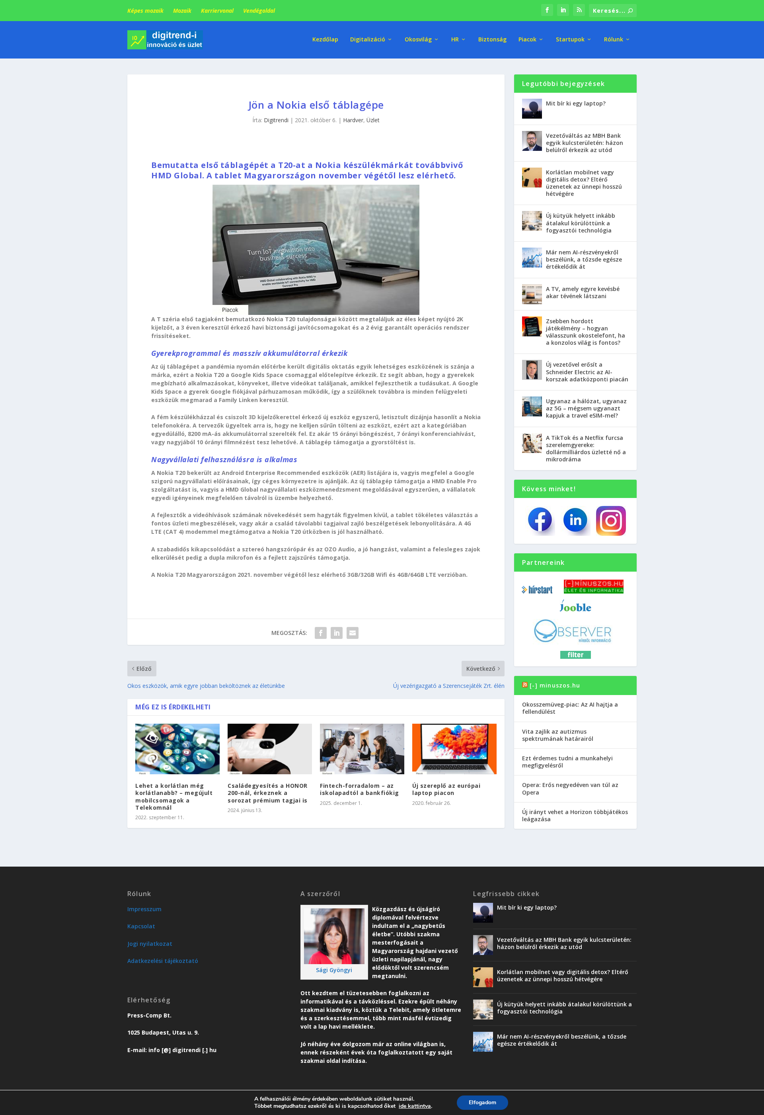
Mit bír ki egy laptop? (576, 103)
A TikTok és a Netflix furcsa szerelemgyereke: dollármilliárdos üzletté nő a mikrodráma (586, 448)
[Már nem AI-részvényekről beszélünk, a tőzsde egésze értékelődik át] (532, 258)
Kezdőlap (325, 39)
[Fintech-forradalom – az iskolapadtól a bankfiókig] (362, 749)
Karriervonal (217, 10)
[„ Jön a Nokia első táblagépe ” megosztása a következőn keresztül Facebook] (321, 633)
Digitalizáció (367, 39)
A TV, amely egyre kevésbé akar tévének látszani (583, 292)
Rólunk (613, 39)
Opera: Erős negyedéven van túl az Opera (570, 788)
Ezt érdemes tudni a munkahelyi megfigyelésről (567, 761)
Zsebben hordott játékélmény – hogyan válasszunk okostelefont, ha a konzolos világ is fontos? (585, 332)
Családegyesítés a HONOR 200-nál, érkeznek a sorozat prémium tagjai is (268, 793)
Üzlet (373, 120)
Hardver (353, 120)
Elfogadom (482, 1102)
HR (455, 39)
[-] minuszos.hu (555, 685)
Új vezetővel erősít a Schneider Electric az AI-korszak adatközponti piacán (587, 372)
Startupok (570, 39)
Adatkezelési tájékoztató (162, 961)
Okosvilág (418, 39)
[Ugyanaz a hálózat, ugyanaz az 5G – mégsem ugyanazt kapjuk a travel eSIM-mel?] (532, 406)
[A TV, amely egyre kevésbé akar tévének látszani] (532, 294)
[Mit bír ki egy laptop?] (532, 109)
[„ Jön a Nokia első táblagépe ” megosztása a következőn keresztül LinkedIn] (337, 633)
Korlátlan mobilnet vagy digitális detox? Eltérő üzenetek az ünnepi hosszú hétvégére (584, 183)
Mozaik (182, 10)
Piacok (527, 39)
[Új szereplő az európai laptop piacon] (454, 749)
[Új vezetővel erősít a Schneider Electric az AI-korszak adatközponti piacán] (532, 370)
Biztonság (492, 39)
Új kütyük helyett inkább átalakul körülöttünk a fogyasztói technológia (580, 223)
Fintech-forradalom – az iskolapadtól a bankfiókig (359, 789)
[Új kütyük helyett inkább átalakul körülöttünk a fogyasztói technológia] (532, 221)
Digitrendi (276, 120)
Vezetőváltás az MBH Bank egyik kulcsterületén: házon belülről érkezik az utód (584, 143)
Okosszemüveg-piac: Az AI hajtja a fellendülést (570, 708)
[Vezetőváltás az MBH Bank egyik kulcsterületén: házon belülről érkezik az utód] (532, 141)
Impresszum (144, 909)
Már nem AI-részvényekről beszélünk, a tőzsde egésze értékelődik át (584, 259)
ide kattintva (415, 1106)
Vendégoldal (259, 10)
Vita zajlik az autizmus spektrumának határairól (557, 735)
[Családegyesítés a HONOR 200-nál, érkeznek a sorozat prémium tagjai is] (270, 749)
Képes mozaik (145, 10)
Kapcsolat (141, 926)
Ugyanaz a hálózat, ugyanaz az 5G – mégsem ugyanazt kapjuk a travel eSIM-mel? (586, 408)
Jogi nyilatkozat (149, 943)
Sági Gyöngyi (334, 970)
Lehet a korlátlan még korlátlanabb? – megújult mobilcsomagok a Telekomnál (173, 796)
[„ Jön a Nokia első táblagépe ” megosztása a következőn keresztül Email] (353, 633)
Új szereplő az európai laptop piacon (446, 789)
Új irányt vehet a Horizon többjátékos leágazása (575, 815)
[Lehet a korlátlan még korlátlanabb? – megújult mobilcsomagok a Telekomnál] (177, 749)
